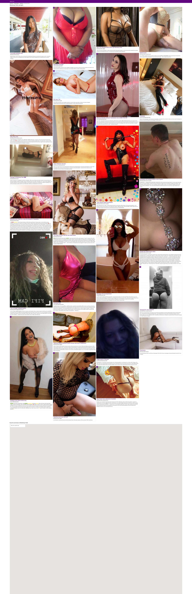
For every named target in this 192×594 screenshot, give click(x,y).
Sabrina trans (143, 52)
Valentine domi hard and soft (60, 417)
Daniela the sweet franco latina (147, 251)
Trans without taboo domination (105, 202)
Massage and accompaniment (104, 294)
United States (16, 3)
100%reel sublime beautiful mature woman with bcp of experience (69, 343)
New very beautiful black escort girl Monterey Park (109, 47)
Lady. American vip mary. (59, 163)
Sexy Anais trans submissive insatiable (106, 399)
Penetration (143, 350)
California (21, 3)
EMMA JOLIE (12, 1)
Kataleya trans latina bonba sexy (18, 400)
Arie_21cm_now (14, 136)
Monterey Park (57, 303)
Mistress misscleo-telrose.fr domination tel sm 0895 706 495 (112, 117)
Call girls (11, 3)
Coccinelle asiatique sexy (16, 53)
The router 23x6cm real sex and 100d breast (64, 235)
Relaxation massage (58, 64)
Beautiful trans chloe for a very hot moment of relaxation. (24, 219)
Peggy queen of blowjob (103, 359)
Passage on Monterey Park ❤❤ (18, 177)
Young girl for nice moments (147, 309)
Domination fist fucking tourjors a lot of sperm (151, 179)
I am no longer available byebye (18, 308)
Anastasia (142, 116)
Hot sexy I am (56, 99)
